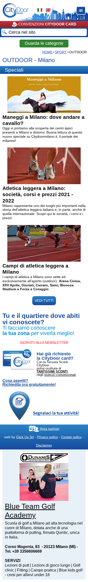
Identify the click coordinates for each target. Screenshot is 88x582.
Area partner (49, 429)
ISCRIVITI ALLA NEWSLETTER (44, 342)
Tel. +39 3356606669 (23, 551)
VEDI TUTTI (44, 300)
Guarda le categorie (44, 43)
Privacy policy (47, 437)
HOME (47, 52)
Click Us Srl (25, 437)
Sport (61, 52)
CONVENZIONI (46, 24)
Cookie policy (71, 437)
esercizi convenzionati (60, 375)
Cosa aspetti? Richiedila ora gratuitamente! (29, 383)
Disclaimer (44, 445)
